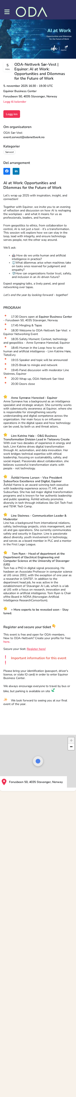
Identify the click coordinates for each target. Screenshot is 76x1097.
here (6, 642)
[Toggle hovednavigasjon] (6, 12)
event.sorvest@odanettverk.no (24, 137)
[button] (71, 740)
